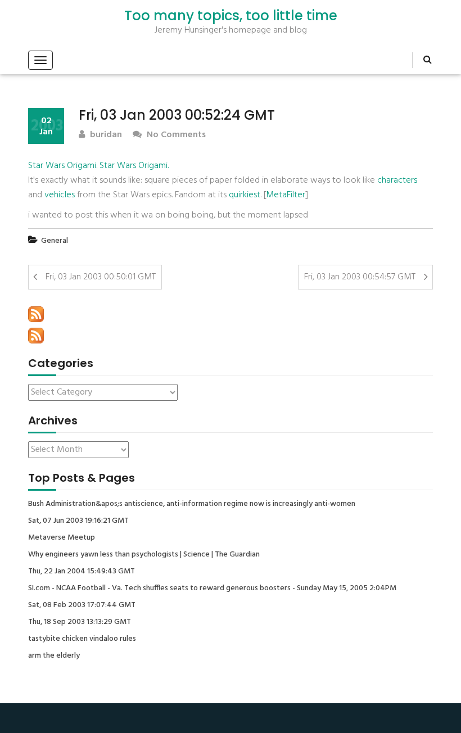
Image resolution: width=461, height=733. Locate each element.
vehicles (59, 195)
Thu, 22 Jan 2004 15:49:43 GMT (81, 571)
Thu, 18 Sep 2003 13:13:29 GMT (79, 622)
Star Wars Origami (62, 166)
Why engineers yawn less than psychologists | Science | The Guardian (144, 554)
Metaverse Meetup (61, 538)
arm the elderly (54, 656)
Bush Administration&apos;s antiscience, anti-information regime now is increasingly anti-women (191, 504)
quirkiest (244, 195)
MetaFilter (285, 195)
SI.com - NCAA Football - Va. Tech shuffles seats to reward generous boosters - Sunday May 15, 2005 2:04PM (212, 588)
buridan (105, 135)
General (54, 240)
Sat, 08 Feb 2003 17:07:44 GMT (81, 605)
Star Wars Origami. (134, 166)
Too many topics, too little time (230, 15)
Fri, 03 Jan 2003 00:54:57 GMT (359, 277)
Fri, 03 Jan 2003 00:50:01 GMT (101, 277)
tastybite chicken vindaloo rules (82, 639)
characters (397, 180)
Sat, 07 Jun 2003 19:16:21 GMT (78, 521)
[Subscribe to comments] (36, 335)
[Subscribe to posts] (36, 314)
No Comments (175, 135)
